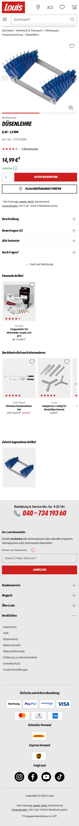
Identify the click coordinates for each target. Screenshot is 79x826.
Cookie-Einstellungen (15, 669)
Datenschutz (10, 639)
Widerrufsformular (14, 651)
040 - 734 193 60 (44, 513)
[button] (72, 19)
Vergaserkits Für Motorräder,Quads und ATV (19, 332)
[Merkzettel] (62, 7)
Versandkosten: (10, 206)
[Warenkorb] (74, 7)
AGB (5, 633)
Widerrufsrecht (12, 645)
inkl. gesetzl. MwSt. (24, 201)
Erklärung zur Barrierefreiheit (20, 657)
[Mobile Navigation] (5, 19)
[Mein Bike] (50, 7)
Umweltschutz (11, 663)
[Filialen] (38, 7)
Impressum (9, 626)
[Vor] (74, 78)
